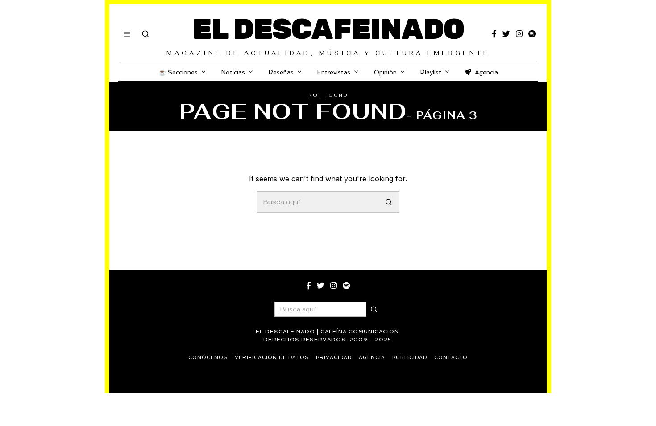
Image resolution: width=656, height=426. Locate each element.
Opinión (385, 72)
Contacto (451, 357)
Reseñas (281, 72)
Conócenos (208, 357)
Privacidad (334, 357)
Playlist (430, 72)
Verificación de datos (272, 357)
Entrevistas (333, 72)
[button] (388, 202)
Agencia (486, 72)
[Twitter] (506, 34)
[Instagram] (519, 34)
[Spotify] (532, 34)
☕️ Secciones (178, 72)
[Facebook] (494, 34)
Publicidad (409, 357)
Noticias (233, 72)
